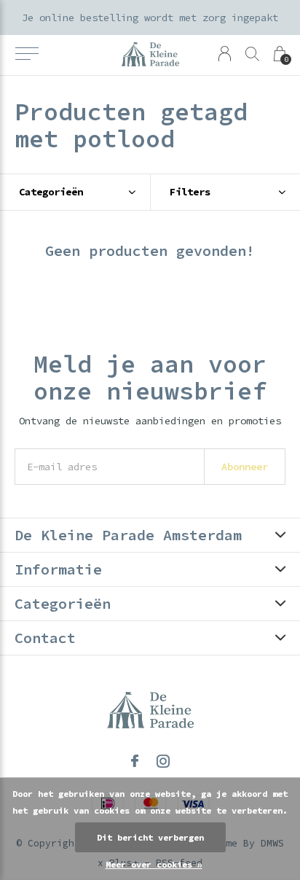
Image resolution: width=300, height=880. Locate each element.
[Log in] (224, 53)
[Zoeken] (252, 53)
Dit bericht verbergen (150, 837)
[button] (26, 54)
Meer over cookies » (154, 864)
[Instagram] (163, 761)
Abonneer (244, 466)
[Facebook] (134, 761)
